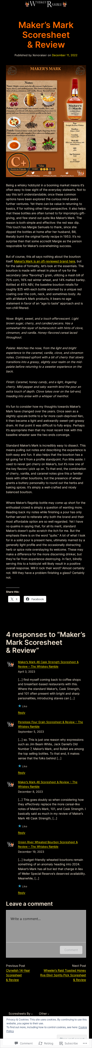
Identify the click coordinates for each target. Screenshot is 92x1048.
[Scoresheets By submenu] (32, 1014)
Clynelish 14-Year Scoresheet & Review (18, 975)
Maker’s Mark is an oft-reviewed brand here (44, 261)
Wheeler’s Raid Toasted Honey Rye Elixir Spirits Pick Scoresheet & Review (63, 975)
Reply (21, 712)
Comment (71, 950)
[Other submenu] (48, 1014)
